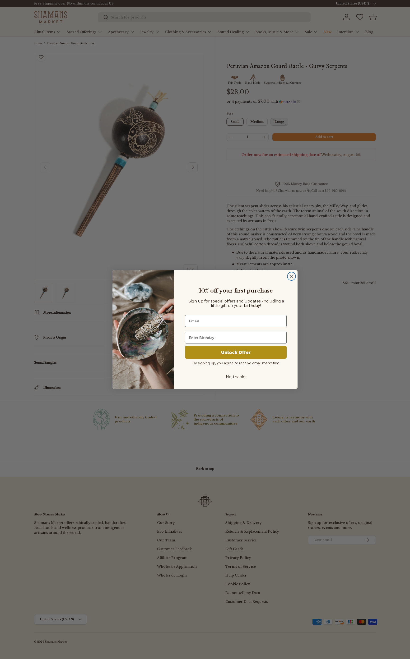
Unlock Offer (236, 352)
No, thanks (236, 377)
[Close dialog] (291, 276)
